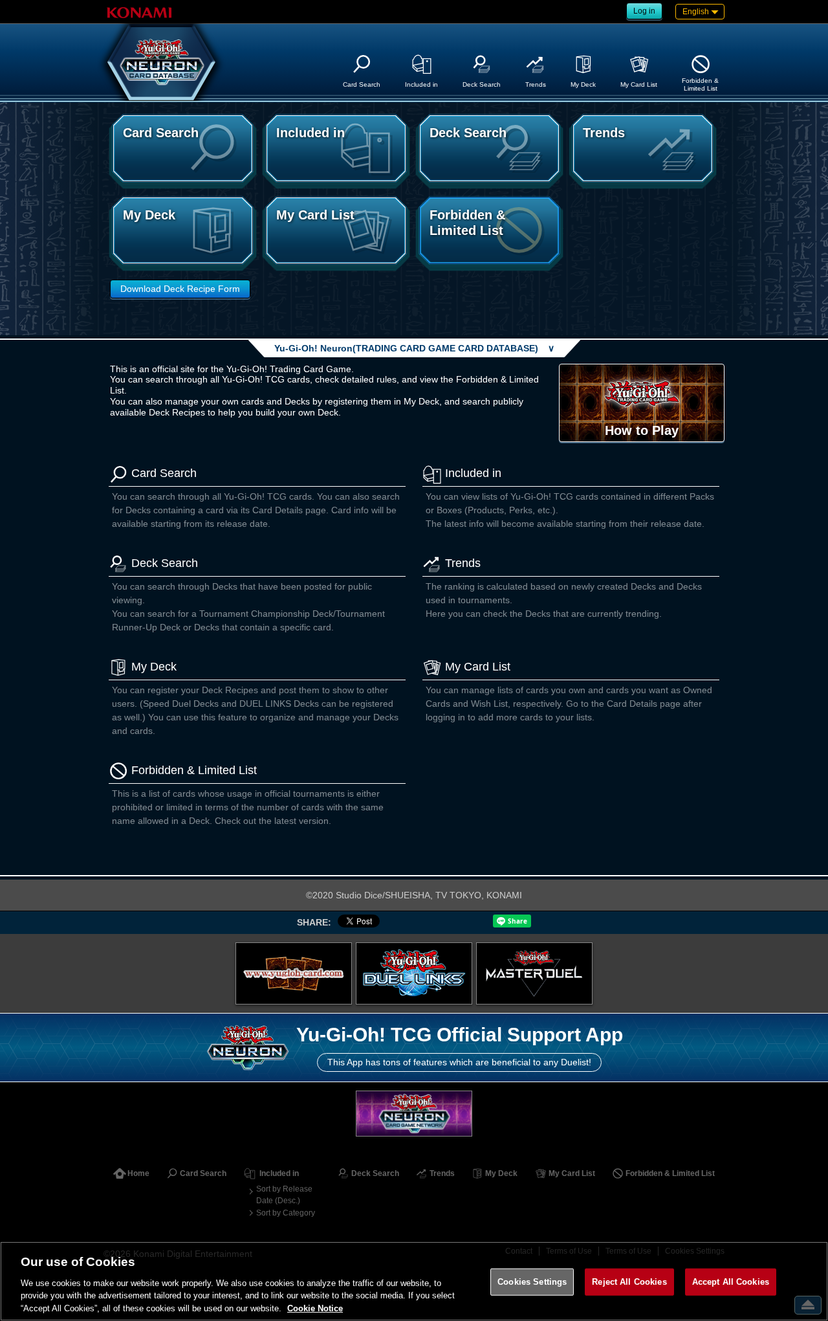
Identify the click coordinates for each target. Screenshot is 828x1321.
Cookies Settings (532, 1282)
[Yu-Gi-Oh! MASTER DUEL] (534, 973)
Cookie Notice (315, 1308)
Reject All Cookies (629, 1282)
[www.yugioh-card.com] (293, 973)
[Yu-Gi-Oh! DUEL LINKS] (414, 973)
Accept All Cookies (730, 1282)
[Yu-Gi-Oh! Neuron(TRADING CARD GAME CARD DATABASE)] (161, 62)
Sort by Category (285, 1212)
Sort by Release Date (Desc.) (284, 1194)
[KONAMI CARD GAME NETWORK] (414, 1114)
